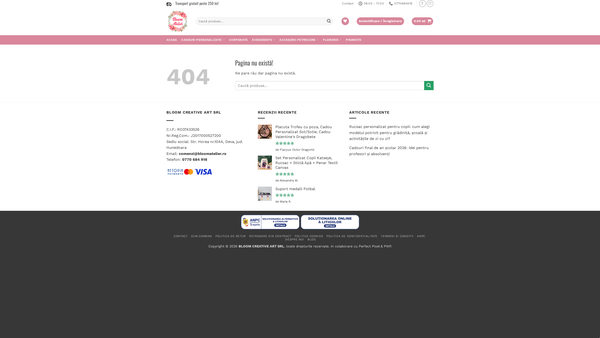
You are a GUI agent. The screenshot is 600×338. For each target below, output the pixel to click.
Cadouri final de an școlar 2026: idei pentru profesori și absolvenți (389, 151)
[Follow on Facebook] (422, 3)
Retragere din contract (270, 236)
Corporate (238, 40)
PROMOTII (353, 40)
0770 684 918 (194, 159)
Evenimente (262, 40)
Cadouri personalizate (201, 40)
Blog (312, 239)
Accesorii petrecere (297, 40)
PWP (387, 246)
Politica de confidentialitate (352, 236)
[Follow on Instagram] (430, 3)
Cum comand (201, 236)
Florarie (330, 40)
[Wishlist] (345, 21)
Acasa (171, 40)
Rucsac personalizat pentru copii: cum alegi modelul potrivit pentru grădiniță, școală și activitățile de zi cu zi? (389, 132)
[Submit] (329, 21)
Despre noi (294, 239)
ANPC (421, 236)
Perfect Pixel (369, 246)
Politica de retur (230, 236)
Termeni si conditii (397, 236)
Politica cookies (309, 236)
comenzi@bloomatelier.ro (202, 153)
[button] (422, 21)
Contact (347, 3)
